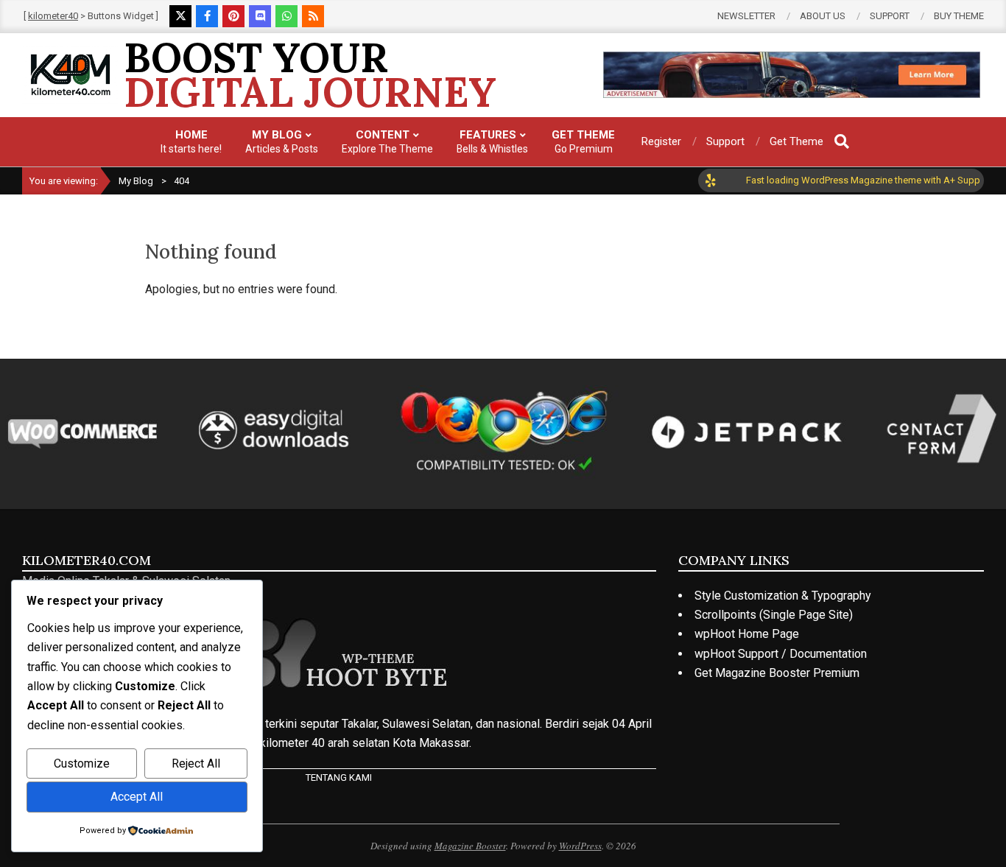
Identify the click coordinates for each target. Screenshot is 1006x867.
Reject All (196, 764)
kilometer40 (53, 15)
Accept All (136, 797)
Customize (82, 764)
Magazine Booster (470, 845)
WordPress (580, 845)
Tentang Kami (339, 777)
